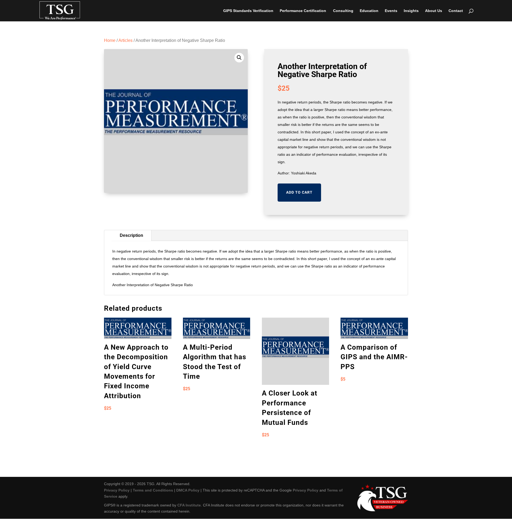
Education (369, 11)
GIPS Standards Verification (248, 11)
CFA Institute (189, 505)
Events (391, 11)
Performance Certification (303, 11)
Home (109, 40)
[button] (239, 57)
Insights (411, 11)
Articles (125, 40)
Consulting (343, 11)
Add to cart (299, 192)
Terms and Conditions (153, 490)
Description (131, 235)
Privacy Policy (117, 490)
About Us (433, 11)
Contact (456, 11)
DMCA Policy (187, 490)
